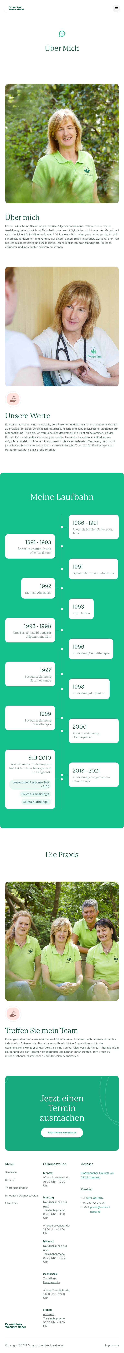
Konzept (10, 1180)
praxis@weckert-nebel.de (100, 1209)
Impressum (112, 1345)
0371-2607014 (95, 1198)
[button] (116, 8)
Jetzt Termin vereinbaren (62, 1132)
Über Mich (11, 1203)
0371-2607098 (96, 1202)
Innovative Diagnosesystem (22, 1195)
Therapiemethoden (16, 1187)
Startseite (11, 1172)
